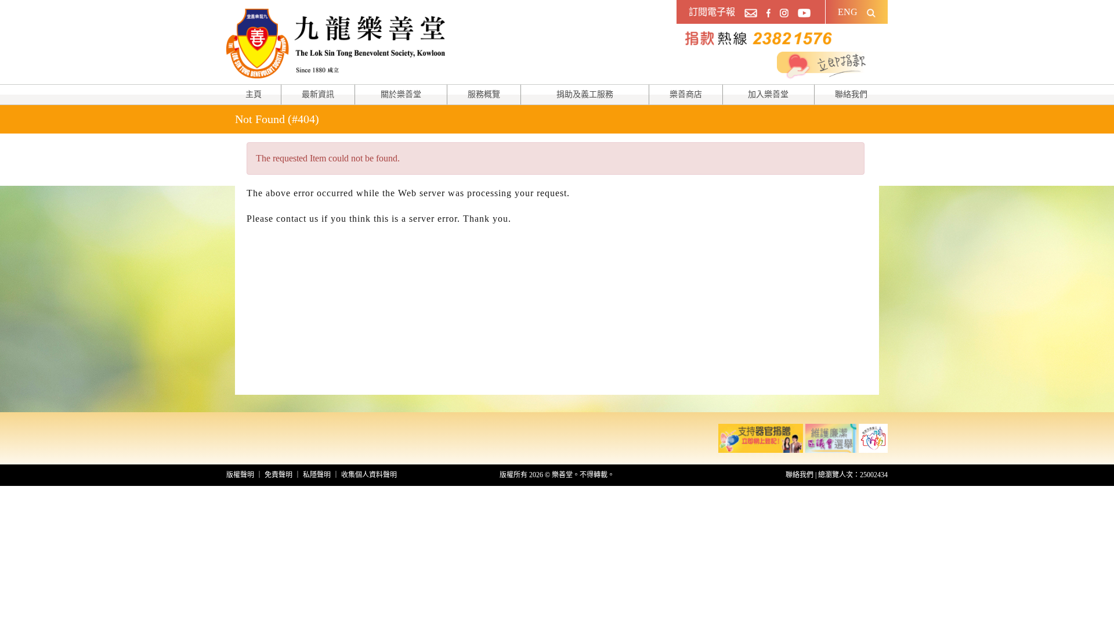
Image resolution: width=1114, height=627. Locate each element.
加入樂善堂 (768, 94)
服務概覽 (484, 94)
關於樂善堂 (401, 94)
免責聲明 (278, 475)
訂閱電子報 (712, 12)
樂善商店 (686, 94)
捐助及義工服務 (584, 94)
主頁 (253, 94)
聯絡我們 (851, 94)
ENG (848, 12)
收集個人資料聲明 (369, 475)
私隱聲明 (317, 475)
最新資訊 (318, 94)
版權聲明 (240, 475)
